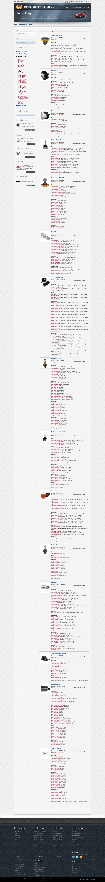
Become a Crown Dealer (77, 843)
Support (74, 841)
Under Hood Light (55, 684)
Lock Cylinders (21, 93)
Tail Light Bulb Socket (56, 35)
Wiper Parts (20, 103)
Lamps (30, 24)
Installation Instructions (30, 157)
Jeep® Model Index (31, 185)
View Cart (88, 1)
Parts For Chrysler (23, 54)
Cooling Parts (21, 64)
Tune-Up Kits (21, 101)
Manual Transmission (22, 98)
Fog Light (53, 110)
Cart (21, 42)
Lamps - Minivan (22, 81)
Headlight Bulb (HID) (56, 139)
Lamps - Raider (21, 76)
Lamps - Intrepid (22, 91)
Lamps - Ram (21, 72)
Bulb (52, 491)
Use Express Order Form (30, 130)
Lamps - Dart (21, 88)
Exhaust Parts (21, 67)
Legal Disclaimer (76, 845)
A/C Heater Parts (21, 58)
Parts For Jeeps (22, 51)
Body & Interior (21, 60)
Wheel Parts (20, 102)
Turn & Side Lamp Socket (57, 277)
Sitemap (74, 839)
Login (76, 1)
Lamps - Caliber (21, 80)
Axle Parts (20, 59)
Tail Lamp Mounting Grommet (58, 653)
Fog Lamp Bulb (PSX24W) (57, 177)
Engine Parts (20, 66)
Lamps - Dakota (22, 75)
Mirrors (19, 92)
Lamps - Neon (21, 90)
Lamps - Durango (22, 74)
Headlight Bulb (54, 544)
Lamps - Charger (22, 83)
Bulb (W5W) (54, 582)
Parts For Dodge (23, 24)
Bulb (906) (53, 231)
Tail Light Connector (56, 748)
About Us (74, 831)
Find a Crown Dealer (76, 833)
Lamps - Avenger (22, 86)
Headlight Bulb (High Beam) (58, 431)
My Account (81, 1)
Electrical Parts (21, 65)
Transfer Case (21, 99)
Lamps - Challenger (22, 85)
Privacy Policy (75, 847)
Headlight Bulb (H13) (56, 358)
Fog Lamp (53, 70)
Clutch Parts (20, 62)
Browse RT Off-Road (31, 172)
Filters (19, 69)
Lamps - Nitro (21, 77)
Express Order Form (76, 868)
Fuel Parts (20, 70)
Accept (94, 879)
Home (72, 1)
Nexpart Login (75, 870)
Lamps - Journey (22, 79)
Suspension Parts (22, 96)
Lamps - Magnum (22, 82)
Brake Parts (20, 61)
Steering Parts (21, 95)
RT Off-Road (21, 105)
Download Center (31, 143)
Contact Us (74, 849)
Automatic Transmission (23, 97)
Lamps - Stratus (22, 87)
